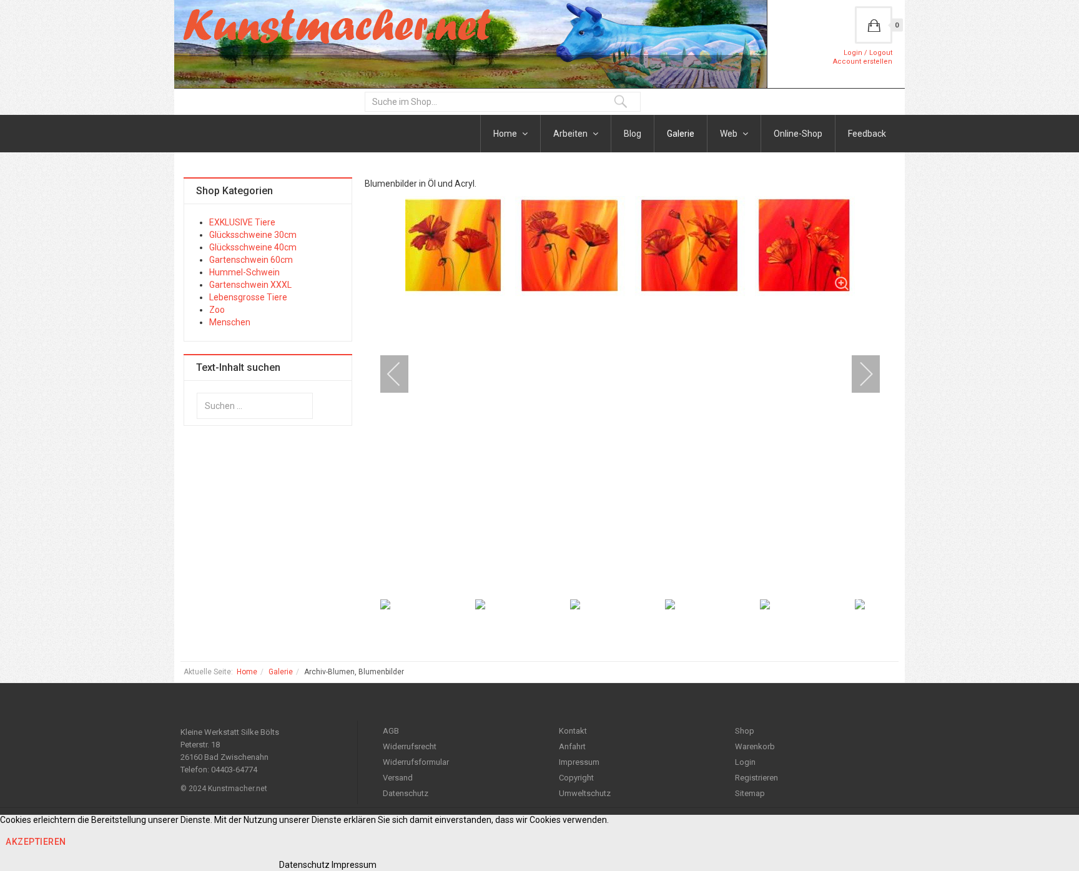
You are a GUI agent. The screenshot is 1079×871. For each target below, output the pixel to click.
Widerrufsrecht (409, 746)
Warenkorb (755, 746)
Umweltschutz (585, 793)
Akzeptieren (36, 842)
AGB (391, 731)
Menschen (229, 322)
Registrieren (756, 777)
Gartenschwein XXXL (250, 285)
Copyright (576, 777)
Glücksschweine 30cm (253, 235)
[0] (873, 25)
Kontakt (573, 731)
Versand (398, 777)
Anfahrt (572, 746)
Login (745, 762)
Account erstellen (862, 61)
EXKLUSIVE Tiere (242, 222)
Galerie (680, 134)
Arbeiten (571, 134)
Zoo (217, 310)
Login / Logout (868, 53)
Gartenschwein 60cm (251, 260)
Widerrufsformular (416, 762)
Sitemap (750, 793)
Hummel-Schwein (244, 272)
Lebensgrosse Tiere (248, 297)
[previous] (402, 374)
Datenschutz (405, 793)
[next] (858, 374)
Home (506, 134)
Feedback (867, 134)
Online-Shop (798, 134)
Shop (744, 731)
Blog (632, 134)
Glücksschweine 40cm (253, 247)
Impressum (579, 762)
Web (729, 134)
